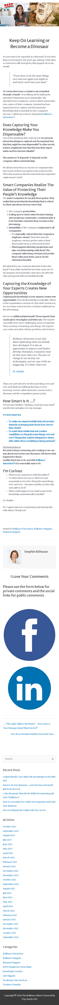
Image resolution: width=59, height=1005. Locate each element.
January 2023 (9, 866)
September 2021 (11, 937)
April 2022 (8, 906)
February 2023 (10, 862)
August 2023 (9, 835)
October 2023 (9, 826)
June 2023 (7, 844)
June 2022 (7, 897)
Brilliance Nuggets (43, 529)
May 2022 (7, 902)
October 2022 (9, 880)
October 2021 (9, 933)
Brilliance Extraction (22, 529)
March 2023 (9, 857)
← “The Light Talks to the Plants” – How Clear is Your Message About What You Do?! (26, 725)
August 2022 (9, 888)
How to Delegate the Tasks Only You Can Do (24, 810)
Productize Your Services (15, 980)
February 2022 (10, 915)
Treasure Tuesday (12, 984)
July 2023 (7, 840)
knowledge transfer (13, 971)
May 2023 (7, 849)
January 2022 (9, 919)
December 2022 (10, 871)
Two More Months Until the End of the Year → (33, 734)
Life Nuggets (9, 976)
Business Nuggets (11, 532)
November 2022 (10, 875)
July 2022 (7, 893)
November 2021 (10, 928)
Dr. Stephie (18, 371)
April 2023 (8, 853)
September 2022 (11, 884)
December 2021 (10, 924)
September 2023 (11, 831)
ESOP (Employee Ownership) (17, 967)
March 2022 (9, 911)
